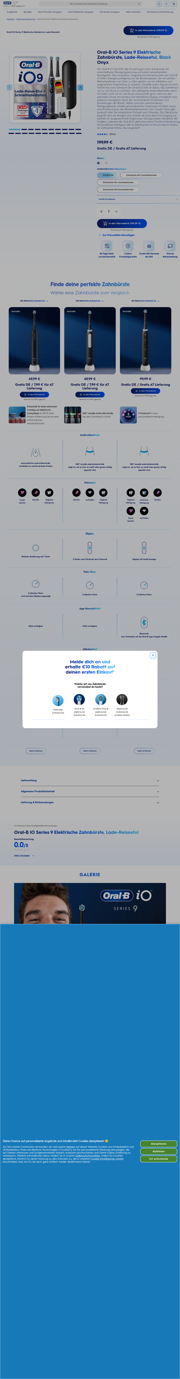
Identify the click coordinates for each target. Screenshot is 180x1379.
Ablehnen (159, 1151)
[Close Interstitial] (153, 655)
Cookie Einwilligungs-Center (107, 1158)
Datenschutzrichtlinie (87, 1155)
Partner (70, 1146)
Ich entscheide (158, 1158)
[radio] (58, 705)
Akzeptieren (159, 1143)
